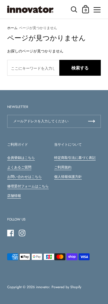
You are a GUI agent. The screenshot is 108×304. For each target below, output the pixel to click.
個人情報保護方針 (68, 176)
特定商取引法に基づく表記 (75, 157)
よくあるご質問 (19, 167)
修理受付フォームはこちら (28, 186)
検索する (80, 68)
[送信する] (91, 121)
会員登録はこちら (21, 157)
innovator (42, 287)
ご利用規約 (62, 167)
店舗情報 (14, 195)
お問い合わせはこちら (24, 176)
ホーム (12, 28)
